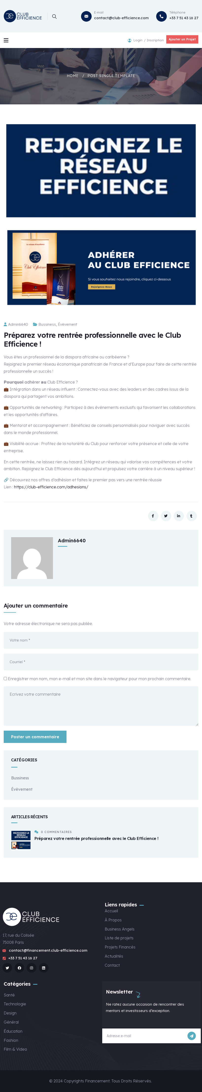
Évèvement (67, 324)
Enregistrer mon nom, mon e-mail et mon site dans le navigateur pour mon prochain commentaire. (99, 678)
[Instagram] (31, 968)
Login (138, 40)
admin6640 (18, 324)
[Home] (23, 16)
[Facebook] (19, 968)
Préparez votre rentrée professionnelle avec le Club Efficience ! (96, 838)
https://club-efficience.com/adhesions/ (51, 486)
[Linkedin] (44, 968)
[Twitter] (7, 968)
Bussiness (47, 324)
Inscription (155, 40)
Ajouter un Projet (182, 39)
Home (73, 76)
